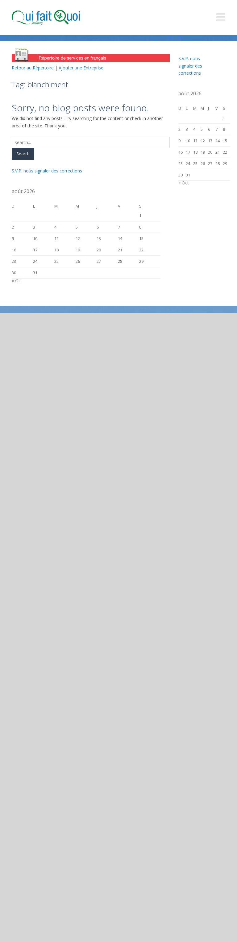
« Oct (17, 280)
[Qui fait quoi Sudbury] (55, 17)
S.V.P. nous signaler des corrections (47, 171)
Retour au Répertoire (33, 68)
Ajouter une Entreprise (81, 68)
